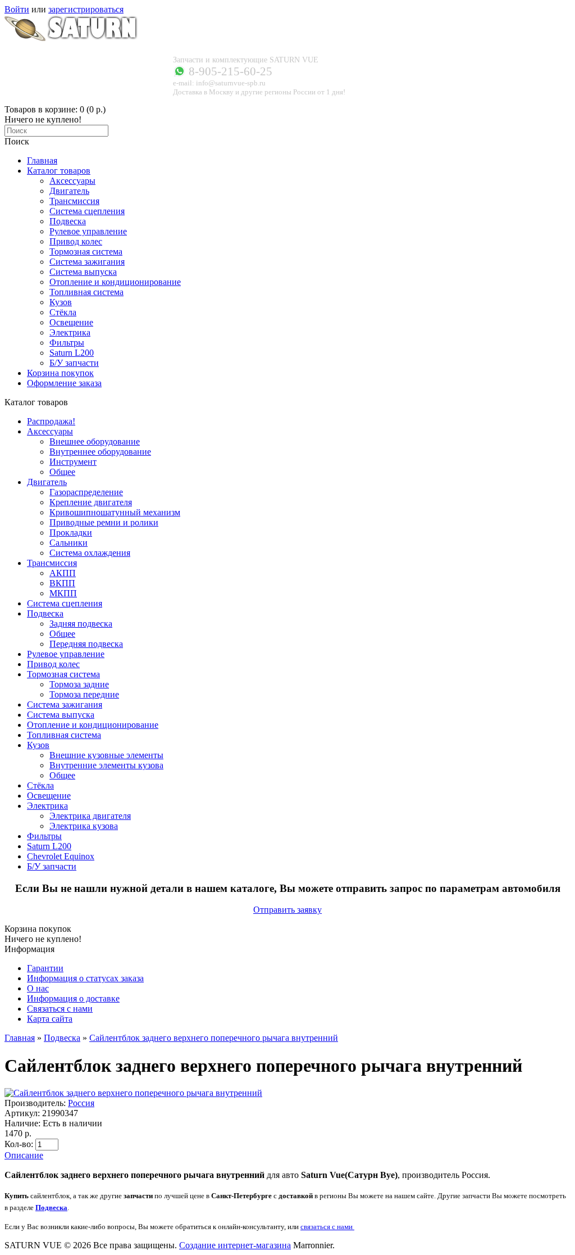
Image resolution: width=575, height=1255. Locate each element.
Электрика (47, 805)
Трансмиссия (52, 563)
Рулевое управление (65, 654)
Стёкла (40, 785)
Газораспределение (86, 492)
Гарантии (45, 968)
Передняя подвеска (86, 644)
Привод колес (53, 664)
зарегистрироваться (86, 9)
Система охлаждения (89, 553)
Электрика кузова (83, 826)
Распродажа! (51, 421)
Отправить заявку (287, 909)
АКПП (62, 573)
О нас (38, 988)
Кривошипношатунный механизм (114, 512)
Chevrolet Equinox (60, 856)
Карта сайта (49, 1018)
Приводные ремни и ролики (103, 522)
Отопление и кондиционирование (92, 725)
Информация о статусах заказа (85, 978)
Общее (62, 472)
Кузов (38, 745)
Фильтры (44, 836)
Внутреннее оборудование (100, 451)
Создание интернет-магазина (235, 1245)
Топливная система (64, 735)
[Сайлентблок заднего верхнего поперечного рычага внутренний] (133, 1093)
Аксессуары (50, 431)
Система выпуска (60, 714)
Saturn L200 (49, 846)
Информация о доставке (73, 998)
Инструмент (73, 461)
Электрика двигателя (90, 816)
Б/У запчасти (51, 866)
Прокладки (70, 532)
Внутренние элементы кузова (106, 765)
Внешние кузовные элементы (106, 755)
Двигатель (47, 482)
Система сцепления (64, 603)
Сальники (68, 542)
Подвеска (45, 613)
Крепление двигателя (90, 502)
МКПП (63, 593)
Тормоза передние (84, 694)
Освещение (49, 795)
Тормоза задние (79, 684)
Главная (19, 1038)
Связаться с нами (60, 1008)
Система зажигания (64, 704)
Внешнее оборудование (94, 441)
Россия (81, 1103)
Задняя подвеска (80, 623)
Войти (16, 9)
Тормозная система (63, 674)
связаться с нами (327, 1226)
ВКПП (62, 583)
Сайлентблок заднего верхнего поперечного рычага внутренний (213, 1038)
